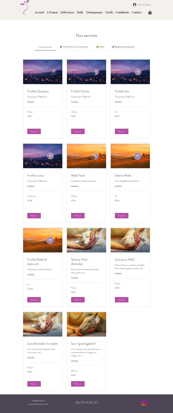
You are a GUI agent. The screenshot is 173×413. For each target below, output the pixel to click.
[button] (150, 12)
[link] (45, 46)
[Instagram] (144, 402)
